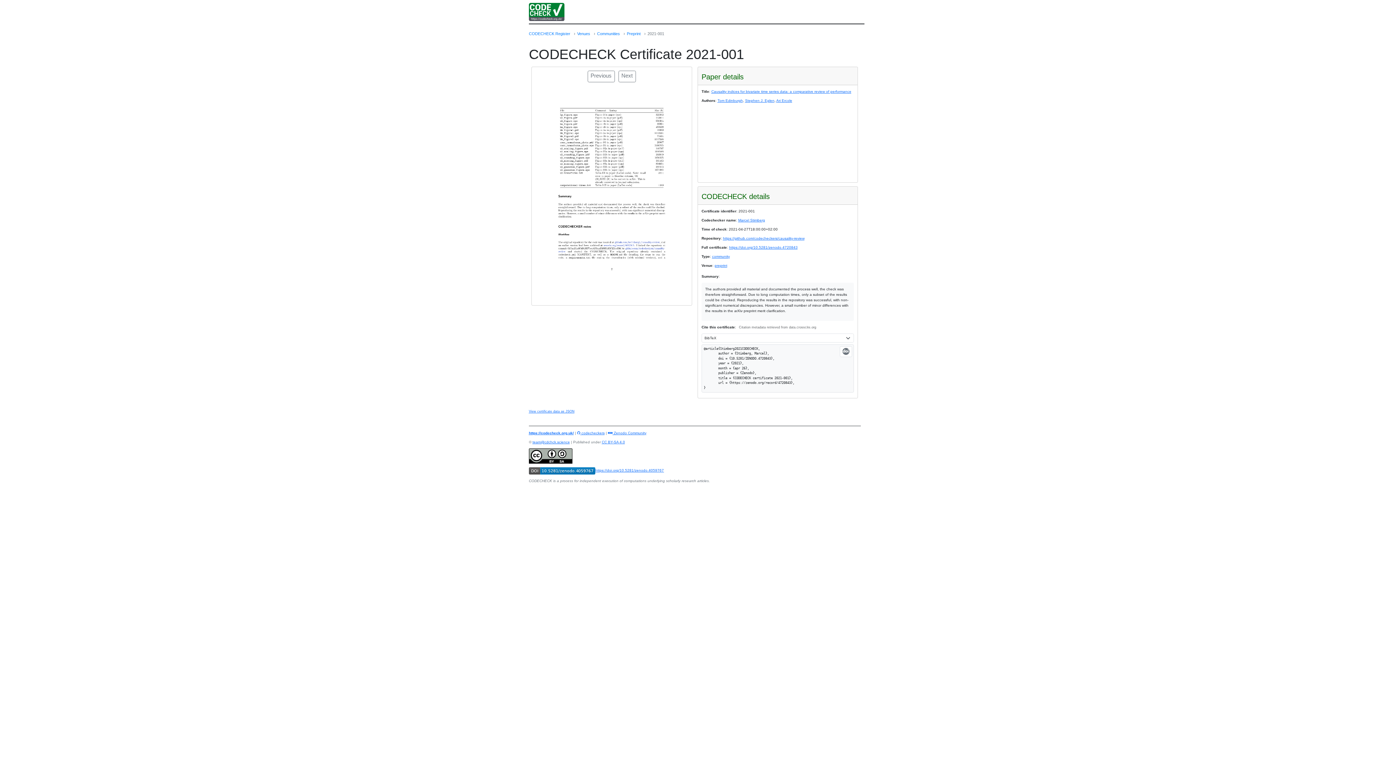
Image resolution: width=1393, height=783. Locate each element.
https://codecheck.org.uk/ (551, 433)
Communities (608, 34)
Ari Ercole (784, 101)
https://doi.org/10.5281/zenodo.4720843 (763, 247)
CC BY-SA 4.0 (613, 442)
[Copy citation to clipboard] (846, 351)
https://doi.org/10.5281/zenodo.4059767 (629, 470)
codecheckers (592, 433)
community (721, 256)
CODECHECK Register (549, 34)
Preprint (634, 34)
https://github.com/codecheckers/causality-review (764, 238)
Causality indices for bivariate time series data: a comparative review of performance (781, 92)
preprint (721, 266)
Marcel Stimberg (751, 220)
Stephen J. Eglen (759, 101)
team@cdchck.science (551, 442)
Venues (583, 34)
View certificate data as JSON (552, 411)
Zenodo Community (629, 433)
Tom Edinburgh (730, 101)
